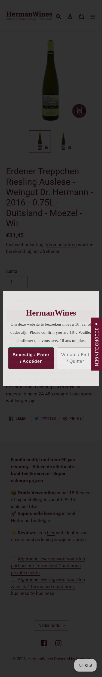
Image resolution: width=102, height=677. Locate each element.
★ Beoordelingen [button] (96, 344)
